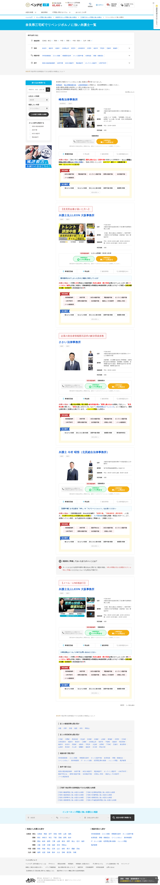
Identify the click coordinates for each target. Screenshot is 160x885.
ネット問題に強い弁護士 (44, 17)
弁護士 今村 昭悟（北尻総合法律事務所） (84, 452)
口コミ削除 (56, 55)
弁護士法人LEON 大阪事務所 (76, 215)
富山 (73, 841)
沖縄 (74, 852)
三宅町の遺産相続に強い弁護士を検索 (71, 795)
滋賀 (75, 728)
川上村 (74, 747)
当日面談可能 (87, 774)
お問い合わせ (110, 867)
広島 (53, 848)
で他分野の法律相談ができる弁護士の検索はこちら (44, 71)
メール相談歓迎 (63, 776)
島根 (43, 848)
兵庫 (65, 728)
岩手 (50, 834)
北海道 (39, 834)
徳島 (63, 848)
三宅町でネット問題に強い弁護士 (91, 17)
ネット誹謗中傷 (78, 55)
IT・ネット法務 (86, 760)
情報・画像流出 (98, 55)
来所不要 (60, 63)
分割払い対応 (98, 774)
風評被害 (123, 760)
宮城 (55, 834)
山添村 (60, 747)
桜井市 (96, 48)
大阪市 (70, 103)
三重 (53, 841)
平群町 (107, 742)
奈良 (81, 728)
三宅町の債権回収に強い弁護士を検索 (99, 797)
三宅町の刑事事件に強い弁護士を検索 (71, 797)
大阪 (59, 728)
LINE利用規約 (83, 85)
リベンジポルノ (63, 760)
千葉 (55, 837)
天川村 (95, 747)
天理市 (89, 48)
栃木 (69, 837)
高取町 (74, 744)
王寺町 (123, 739)
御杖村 (88, 747)
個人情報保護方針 (70, 85)
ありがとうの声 (81, 12)
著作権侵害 (75, 760)
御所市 (60, 744)
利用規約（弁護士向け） (83, 864)
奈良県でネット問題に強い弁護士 (66, 17)
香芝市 (73, 48)
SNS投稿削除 (46, 55)
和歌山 (87, 728)
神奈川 (44, 837)
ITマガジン (52, 864)
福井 (82, 841)
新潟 (63, 841)
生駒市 (57, 48)
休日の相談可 (69, 63)
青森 (45, 834)
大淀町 (95, 744)
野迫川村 (102, 747)
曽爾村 (81, 747)
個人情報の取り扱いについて (66, 867)
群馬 (64, 837)
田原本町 (75, 739)
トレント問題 (113, 760)
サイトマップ (125, 864)
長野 (68, 841)
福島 (69, 834)
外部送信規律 (100, 867)
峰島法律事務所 (68, 99)
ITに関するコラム (98, 864)
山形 (64, 834)
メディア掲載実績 (50, 867)
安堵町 (89, 739)
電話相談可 (79, 63)
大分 (58, 852)
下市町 (108, 744)
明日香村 (122, 742)
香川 (68, 848)
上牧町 (103, 739)
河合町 (82, 739)
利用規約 (59, 85)
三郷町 (84, 742)
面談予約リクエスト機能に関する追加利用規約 (70, 871)
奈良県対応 (63, 103)
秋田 (59, 834)
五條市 (109, 48)
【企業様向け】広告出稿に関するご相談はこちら (40, 871)
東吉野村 (123, 744)
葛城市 (115, 48)
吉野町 (101, 744)
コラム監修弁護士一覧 (112, 864)
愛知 (38, 841)
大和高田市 (81, 48)
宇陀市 (102, 48)
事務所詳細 (69, 154)
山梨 (58, 841)
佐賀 (43, 852)
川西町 (67, 739)
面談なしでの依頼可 (112, 774)
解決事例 (44, 12)
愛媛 (73, 848)
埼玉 (50, 837)
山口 (58, 848)
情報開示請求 (66, 55)
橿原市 (51, 48)
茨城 (59, 837)
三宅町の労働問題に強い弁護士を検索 (99, 795)
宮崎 (63, 852)
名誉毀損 (88, 55)
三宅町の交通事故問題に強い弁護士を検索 (100, 792)
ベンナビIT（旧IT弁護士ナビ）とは (36, 864)
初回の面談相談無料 (48, 63)
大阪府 (61, 219)
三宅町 (60, 739)
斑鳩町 (110, 739)
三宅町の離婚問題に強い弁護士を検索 (71, 792)
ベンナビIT (29, 17)
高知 (78, 848)
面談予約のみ (62, 774)
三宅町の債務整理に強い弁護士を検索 (71, 800)
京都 (70, 728)
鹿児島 (69, 852)
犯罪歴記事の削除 (100, 760)
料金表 (87, 271)
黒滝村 (67, 747)
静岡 (48, 841)
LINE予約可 (102, 63)
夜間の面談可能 (75, 774)
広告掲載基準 (89, 867)
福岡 (38, 852)
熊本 (53, 852)
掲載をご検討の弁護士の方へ (34, 867)
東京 (38, 837)
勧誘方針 (80, 867)
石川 (78, 841)
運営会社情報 (61, 864)
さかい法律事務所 (70, 342)
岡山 (48, 848)
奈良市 (44, 48)
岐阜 (43, 841)
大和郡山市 (65, 48)
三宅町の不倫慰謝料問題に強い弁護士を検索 (101, 800)
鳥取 (38, 848)
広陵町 (96, 739)
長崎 (48, 852)
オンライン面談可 (91, 63)
